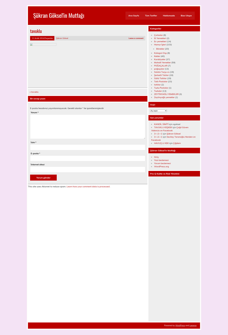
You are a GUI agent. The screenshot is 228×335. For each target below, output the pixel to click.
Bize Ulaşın (186, 15)
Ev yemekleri (160, 41)
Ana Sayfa (133, 15)
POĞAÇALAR (160, 65)
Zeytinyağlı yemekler (164, 97)
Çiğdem (177, 143)
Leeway (192, 325)
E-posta (35, 153)
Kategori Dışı (160, 53)
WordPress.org (161, 166)
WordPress (180, 325)
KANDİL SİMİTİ (161, 124)
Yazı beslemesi (161, 160)
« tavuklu (34, 92)
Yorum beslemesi (162, 163)
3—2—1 (158, 133)
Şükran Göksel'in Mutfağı (58, 15)
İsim (33, 142)
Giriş (156, 157)
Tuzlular (158, 91)
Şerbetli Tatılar (161, 75)
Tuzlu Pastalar (161, 87)
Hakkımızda (169, 15)
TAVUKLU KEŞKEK (163, 127)
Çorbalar (158, 35)
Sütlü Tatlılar (160, 78)
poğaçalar (159, 68)
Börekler (160, 48)
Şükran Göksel (62, 38)
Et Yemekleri (160, 38)
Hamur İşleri (160, 44)
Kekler (157, 56)
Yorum (35, 112)
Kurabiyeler (159, 59)
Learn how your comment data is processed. (88, 186)
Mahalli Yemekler (162, 62)
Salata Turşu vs (161, 72)
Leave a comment (136, 38)
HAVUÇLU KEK (161, 143)
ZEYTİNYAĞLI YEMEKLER (166, 94)
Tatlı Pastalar (160, 81)
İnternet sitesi (37, 164)
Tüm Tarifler (151, 15)
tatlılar (157, 84)
